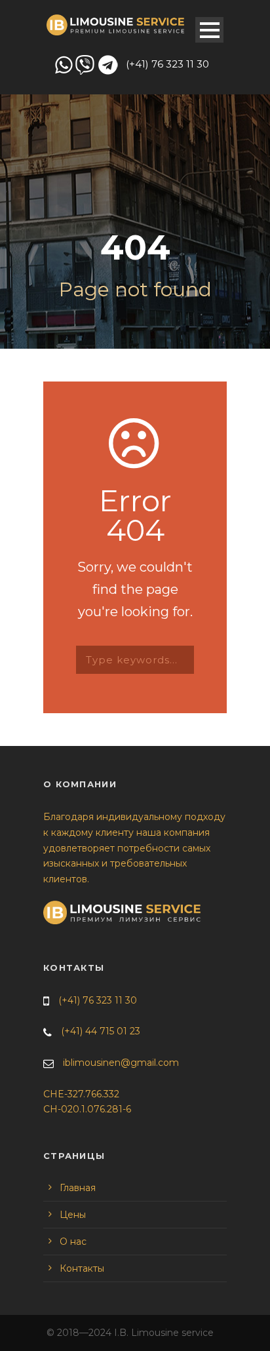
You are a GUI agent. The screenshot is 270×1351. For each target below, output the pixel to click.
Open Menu (209, 30)
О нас (73, 1241)
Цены (73, 1215)
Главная (78, 1188)
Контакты (82, 1268)
